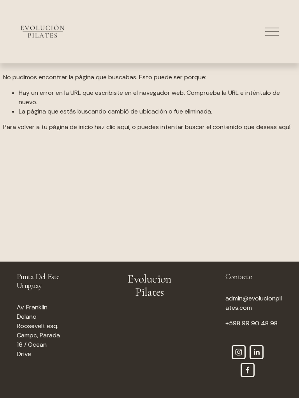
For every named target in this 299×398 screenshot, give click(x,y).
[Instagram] (239, 352)
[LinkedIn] (257, 352)
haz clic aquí (112, 127)
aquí (284, 127)
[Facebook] (248, 370)
